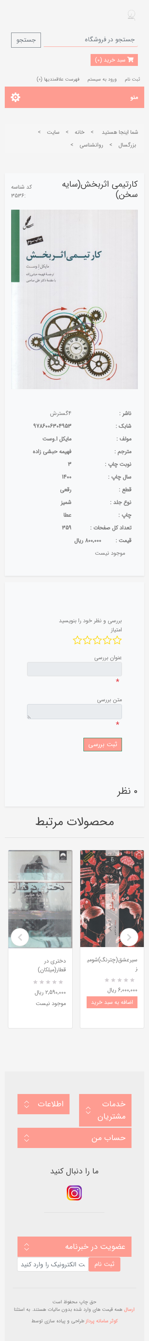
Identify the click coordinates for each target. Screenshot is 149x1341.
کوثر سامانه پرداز (102, 1321)
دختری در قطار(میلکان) (52, 965)
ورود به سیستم (102, 79)
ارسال (129, 1309)
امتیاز (116, 629)
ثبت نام (132, 79)
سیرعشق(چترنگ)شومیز (112, 964)
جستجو (26, 40)
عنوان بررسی (108, 657)
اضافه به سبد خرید (112, 1002)
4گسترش (61, 413)
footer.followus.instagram (74, 1192)
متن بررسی (109, 699)
